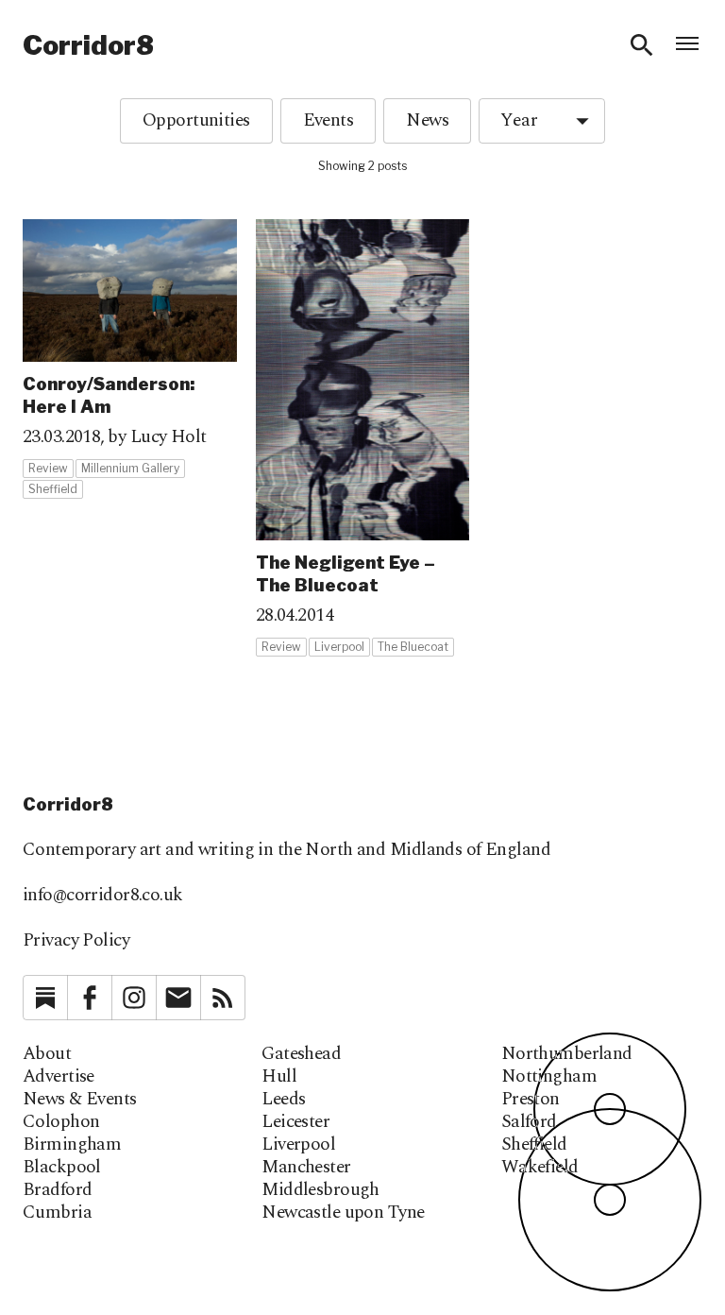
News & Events (80, 1099)
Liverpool (298, 1145)
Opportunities (196, 120)
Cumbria (57, 1213)
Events (328, 120)
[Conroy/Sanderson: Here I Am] (130, 359)
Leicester (295, 1122)
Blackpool (62, 1167)
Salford (529, 1122)
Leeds (283, 1099)
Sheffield (534, 1145)
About (47, 1054)
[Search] (642, 45)
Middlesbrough (320, 1190)
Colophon (61, 1122)
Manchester (305, 1167)
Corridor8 (88, 45)
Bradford (57, 1190)
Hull (278, 1077)
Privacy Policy (76, 940)
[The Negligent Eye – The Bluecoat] (363, 438)
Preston (530, 1099)
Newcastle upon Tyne (342, 1213)
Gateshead (301, 1054)
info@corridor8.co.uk (103, 895)
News (427, 120)
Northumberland (566, 1054)
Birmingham (72, 1145)
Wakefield (540, 1167)
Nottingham (549, 1077)
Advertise (58, 1077)
